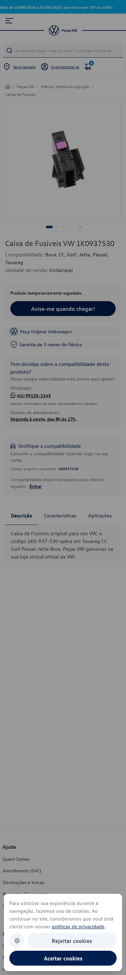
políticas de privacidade (78, 926)
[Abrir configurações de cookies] (17, 940)
